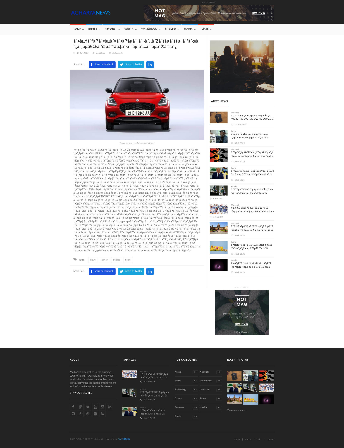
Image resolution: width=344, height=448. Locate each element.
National (111, 29)
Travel (210, 399)
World (129, 29)
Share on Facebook (104, 271)
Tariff (258, 439)
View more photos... (236, 410)
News (92, 260)
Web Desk (100, 53)
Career (186, 399)
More (205, 29)
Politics (116, 260)
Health (210, 407)
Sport (127, 260)
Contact (270, 439)
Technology (149, 29)
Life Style (210, 390)
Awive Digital (124, 439)
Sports (188, 29)
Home (77, 29)
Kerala (92, 29)
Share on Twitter (133, 271)
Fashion (104, 260)
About (248, 439)
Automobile (210, 381)
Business (170, 29)
